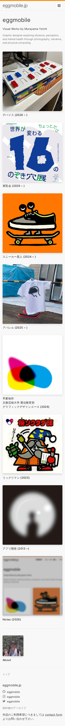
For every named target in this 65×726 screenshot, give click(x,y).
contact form (53, 714)
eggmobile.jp (15, 5)
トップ (6, 674)
